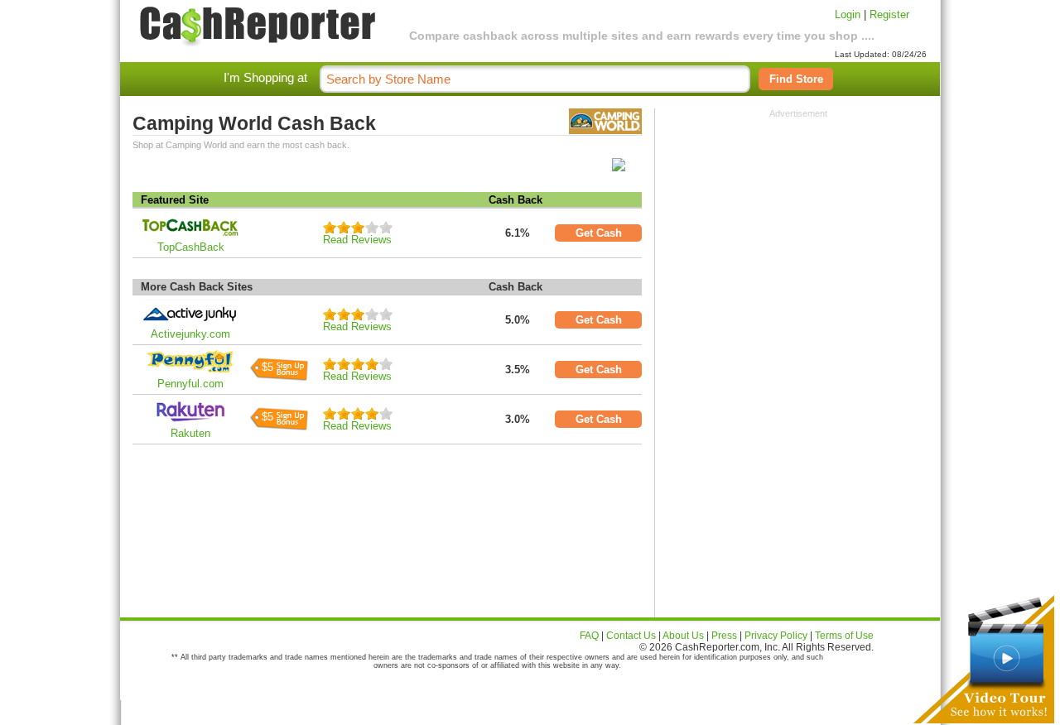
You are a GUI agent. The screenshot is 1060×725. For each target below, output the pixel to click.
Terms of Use (844, 635)
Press (724, 635)
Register (889, 14)
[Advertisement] (798, 221)
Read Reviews (357, 239)
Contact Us (631, 635)
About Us (683, 635)
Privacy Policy (775, 635)
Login (847, 14)
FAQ (589, 635)
